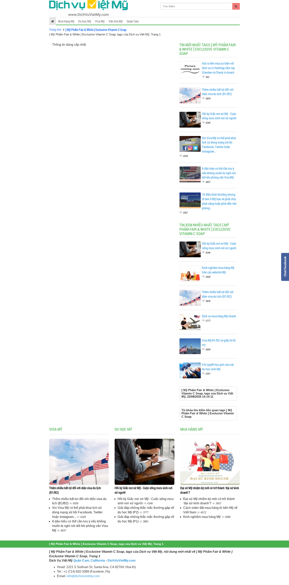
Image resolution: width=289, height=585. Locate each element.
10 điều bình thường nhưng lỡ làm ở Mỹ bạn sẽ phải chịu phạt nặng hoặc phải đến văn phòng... (219, 201)
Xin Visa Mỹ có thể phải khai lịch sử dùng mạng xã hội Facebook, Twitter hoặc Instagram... (219, 145)
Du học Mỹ (84, 21)
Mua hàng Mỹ (66, 21)
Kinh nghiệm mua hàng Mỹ (202, 516)
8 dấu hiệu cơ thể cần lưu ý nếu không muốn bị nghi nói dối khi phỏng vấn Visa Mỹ (219, 173)
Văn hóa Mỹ (116, 21)
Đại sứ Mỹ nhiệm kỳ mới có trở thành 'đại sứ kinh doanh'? (209, 490)
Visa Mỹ (100, 21)
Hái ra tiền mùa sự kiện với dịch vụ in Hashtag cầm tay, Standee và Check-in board (218, 67)
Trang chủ (55, 29)
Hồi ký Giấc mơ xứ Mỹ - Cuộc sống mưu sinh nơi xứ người (219, 116)
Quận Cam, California (89, 560)
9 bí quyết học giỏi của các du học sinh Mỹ (218, 366)
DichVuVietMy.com (121, 560)
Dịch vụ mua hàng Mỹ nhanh (219, 316)
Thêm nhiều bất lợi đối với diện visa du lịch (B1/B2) (217, 91)
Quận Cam (133, 21)
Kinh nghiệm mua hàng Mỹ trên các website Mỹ (218, 270)
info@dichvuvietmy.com (83, 576)
